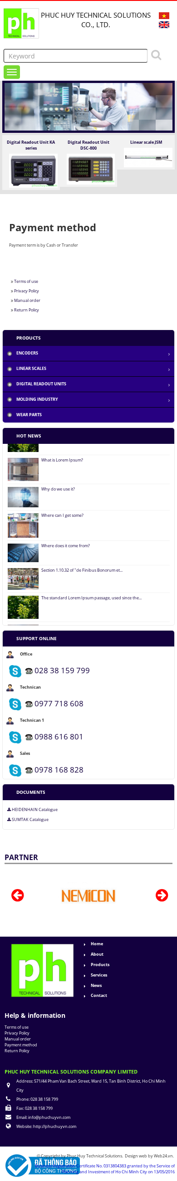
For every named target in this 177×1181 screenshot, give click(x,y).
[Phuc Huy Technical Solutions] (20, 21)
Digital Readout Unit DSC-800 (88, 145)
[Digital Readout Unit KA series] (33, 170)
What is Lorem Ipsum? (62, 452)
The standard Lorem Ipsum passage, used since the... (91, 590)
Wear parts (29, 415)
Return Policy (26, 310)
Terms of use (26, 281)
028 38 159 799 (62, 670)
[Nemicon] (67, 896)
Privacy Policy (26, 291)
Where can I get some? (62, 507)
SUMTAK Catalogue (30, 819)
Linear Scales (31, 368)
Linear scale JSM (146, 142)
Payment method (21, 1045)
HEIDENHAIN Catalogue (34, 809)
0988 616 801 (59, 736)
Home (97, 944)
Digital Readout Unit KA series (31, 145)
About (97, 954)
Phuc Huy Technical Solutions (94, 1156)
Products (100, 964)
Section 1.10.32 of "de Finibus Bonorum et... (82, 562)
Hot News (28, 436)
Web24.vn (163, 1156)
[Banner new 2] (88, 106)
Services (99, 975)
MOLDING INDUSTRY (37, 399)
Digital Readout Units (41, 384)
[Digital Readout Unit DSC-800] (91, 168)
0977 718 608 (59, 703)
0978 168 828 (59, 769)
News (96, 985)
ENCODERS (27, 353)
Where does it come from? (65, 537)
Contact (99, 995)
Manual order (27, 300)
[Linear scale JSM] (148, 157)
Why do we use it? (58, 481)
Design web (136, 1156)
